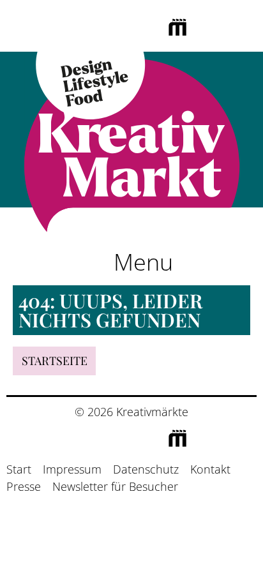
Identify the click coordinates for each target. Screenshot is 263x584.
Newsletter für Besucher (115, 486)
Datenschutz (146, 469)
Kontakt (210, 469)
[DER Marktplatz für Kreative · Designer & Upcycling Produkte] (131, 144)
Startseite (54, 360)
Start (18, 469)
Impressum (72, 469)
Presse (23, 486)
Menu (140, 262)
